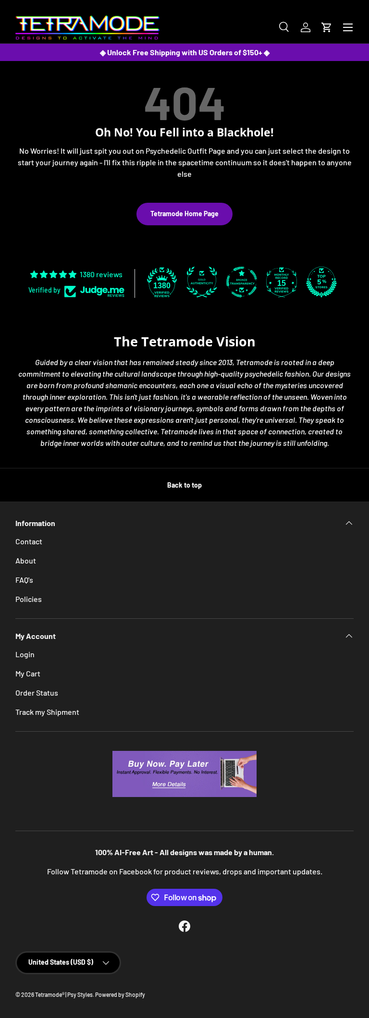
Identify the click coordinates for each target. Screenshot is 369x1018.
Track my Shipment (47, 711)
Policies (28, 598)
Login (25, 654)
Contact (28, 541)
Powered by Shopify (120, 994)
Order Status (36, 692)
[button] (326, 27)
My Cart (27, 673)
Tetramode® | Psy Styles (64, 994)
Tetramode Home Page (184, 213)
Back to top (184, 485)
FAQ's (24, 579)
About (25, 560)
